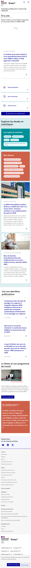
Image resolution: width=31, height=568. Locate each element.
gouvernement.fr (14, 551)
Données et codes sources (7, 461)
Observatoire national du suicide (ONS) (9, 514)
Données (3, 505)
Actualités (3, 526)
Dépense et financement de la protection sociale (15, 144)
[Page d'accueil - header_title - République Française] (14, 539)
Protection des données (6, 464)
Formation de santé (18, 136)
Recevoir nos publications (16, 114)
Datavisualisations (13, 87)
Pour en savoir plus (7, 397)
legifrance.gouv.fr (5, 554)
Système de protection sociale (12, 159)
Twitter (12, 445)
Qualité (2, 459)
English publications (5, 499)
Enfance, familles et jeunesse (12, 176)
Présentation (4, 454)
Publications (3, 492)
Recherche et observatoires (7, 509)
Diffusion (3, 457)
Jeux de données (12, 96)
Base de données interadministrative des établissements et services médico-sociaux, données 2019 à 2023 (15, 260)
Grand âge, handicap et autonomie (13, 169)
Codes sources (12, 105)
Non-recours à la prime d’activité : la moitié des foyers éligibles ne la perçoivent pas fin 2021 (15, 329)
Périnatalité (7, 136)
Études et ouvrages (5, 494)
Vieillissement (14, 140)
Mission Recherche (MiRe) (6, 511)
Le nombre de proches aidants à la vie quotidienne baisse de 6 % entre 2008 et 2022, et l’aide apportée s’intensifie (15, 57)
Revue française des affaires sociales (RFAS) (10, 520)
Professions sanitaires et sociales (13, 163)
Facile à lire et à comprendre (7, 501)
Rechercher (24, 2)
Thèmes (3, 467)
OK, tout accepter (13, 565)
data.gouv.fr (4, 551)
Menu (28, 2)
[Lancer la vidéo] (11, 376)
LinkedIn (8, 445)
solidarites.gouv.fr (5, 548)
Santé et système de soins (11, 166)
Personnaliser (25, 565)
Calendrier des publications (7, 497)
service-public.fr (17, 554)
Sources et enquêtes (5, 488)
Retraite (7, 140)
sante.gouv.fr (16, 548)
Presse (2, 529)
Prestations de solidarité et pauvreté (14, 173)
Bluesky (3, 445)
